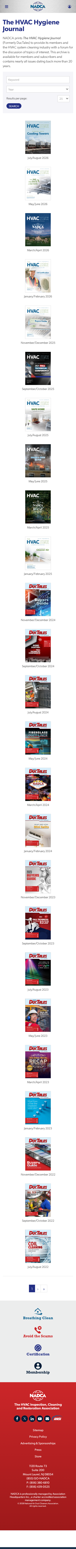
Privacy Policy (38, 1436)
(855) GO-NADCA (38, 1478)
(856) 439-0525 (40, 1486)
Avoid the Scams (38, 1336)
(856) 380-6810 (39, 1482)
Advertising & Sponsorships (38, 1443)
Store (38, 1456)
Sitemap (38, 1430)
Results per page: (16, 98)
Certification (38, 1354)
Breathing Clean (38, 1318)
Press (38, 1449)
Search (14, 106)
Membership (38, 1372)
